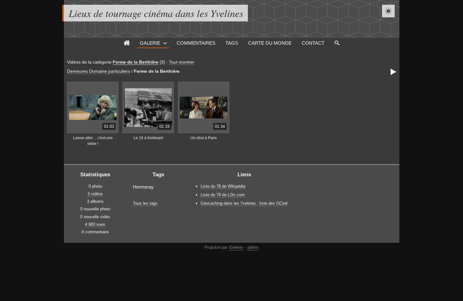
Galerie (150, 43)
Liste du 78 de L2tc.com (223, 194)
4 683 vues (95, 224)
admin (252, 247)
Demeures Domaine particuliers (98, 71)
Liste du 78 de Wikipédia (223, 186)
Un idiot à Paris (204, 138)
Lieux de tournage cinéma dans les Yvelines (156, 13)
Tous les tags (145, 203)
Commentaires (196, 43)
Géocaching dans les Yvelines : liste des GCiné (244, 203)
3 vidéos (95, 193)
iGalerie (236, 247)
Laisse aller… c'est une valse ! (93, 141)
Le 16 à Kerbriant (148, 138)
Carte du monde (270, 43)
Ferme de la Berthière (135, 62)
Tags (232, 43)
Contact (313, 43)
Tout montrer (181, 62)
